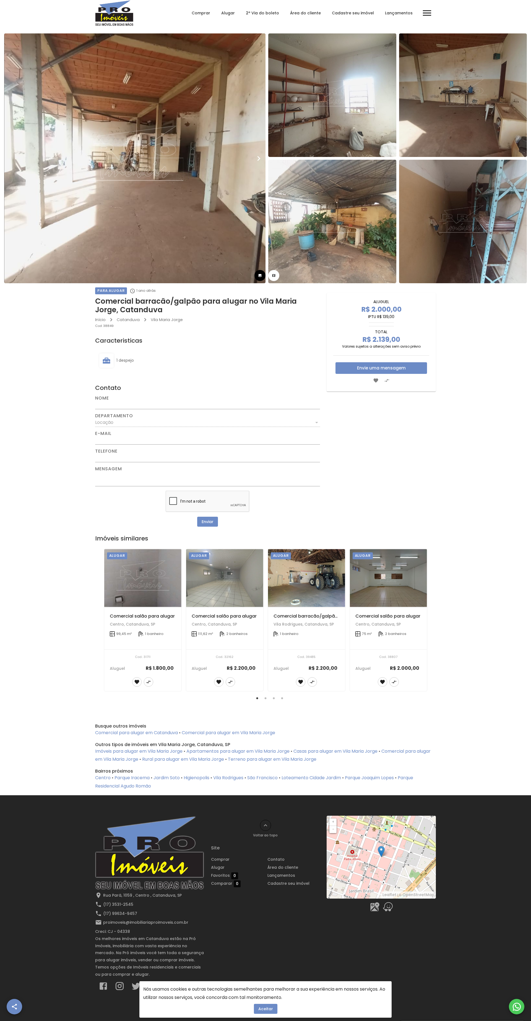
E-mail (103, 433)
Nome (102, 398)
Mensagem (108, 469)
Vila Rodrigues (228, 778)
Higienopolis (196, 778)
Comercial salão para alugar (142, 616)
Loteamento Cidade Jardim (311, 778)
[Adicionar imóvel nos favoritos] (375, 380)
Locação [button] (104, 422)
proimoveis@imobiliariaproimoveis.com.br (145, 922)
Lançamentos (399, 13)
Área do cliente (305, 13)
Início (100, 319)
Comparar (224, 883)
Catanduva (128, 319)
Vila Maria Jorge (167, 319)
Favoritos (223, 875)
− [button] (333, 829)
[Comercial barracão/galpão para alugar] (306, 578)
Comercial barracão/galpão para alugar (320, 616)
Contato (276, 859)
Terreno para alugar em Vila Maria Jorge (272, 759)
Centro (103, 778)
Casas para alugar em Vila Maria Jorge (335, 751)
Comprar (201, 13)
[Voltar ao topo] (265, 825)
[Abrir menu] (427, 13)
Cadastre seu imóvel (353, 13)
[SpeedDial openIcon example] (14, 1006)
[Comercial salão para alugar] (142, 578)
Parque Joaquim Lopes (369, 778)
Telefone (106, 451)
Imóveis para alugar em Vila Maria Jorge (139, 751)
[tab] (260, 275)
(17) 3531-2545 (118, 904)
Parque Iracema (132, 778)
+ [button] (333, 822)
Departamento (114, 416)
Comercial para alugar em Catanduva (136, 732)
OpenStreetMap (418, 894)
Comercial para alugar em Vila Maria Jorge (228, 732)
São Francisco (262, 778)
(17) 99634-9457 (120, 913)
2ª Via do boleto (262, 13)
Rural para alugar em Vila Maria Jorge (183, 759)
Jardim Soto (166, 778)
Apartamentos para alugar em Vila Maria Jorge (238, 751)
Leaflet (389, 894)
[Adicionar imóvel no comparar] (386, 380)
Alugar (228, 13)
